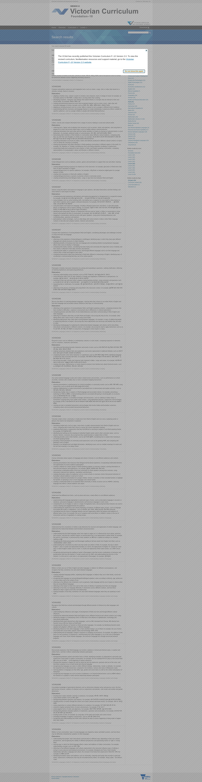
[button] (146, 50)
